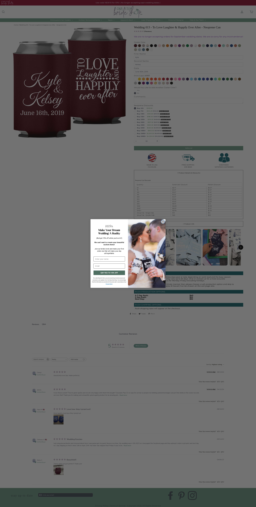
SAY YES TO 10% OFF (109, 273)
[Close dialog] (163, 221)
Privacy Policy (109, 284)
